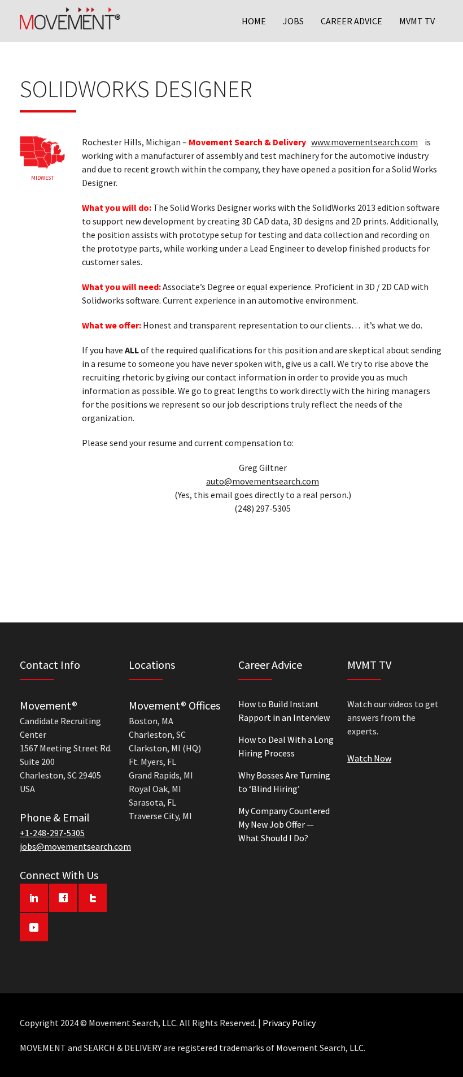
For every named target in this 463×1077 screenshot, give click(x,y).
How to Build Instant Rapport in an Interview (284, 710)
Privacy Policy (289, 1022)
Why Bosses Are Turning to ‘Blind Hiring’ (284, 781)
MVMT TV (417, 21)
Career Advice (351, 21)
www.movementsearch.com (364, 142)
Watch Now (369, 758)
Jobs (293, 21)
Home (254, 21)
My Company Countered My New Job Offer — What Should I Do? (284, 824)
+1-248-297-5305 (52, 832)
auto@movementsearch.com (262, 481)
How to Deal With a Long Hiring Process (286, 746)
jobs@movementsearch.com (75, 846)
